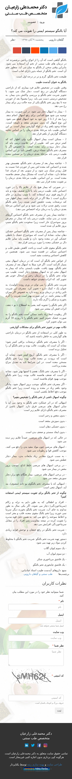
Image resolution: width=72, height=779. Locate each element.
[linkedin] (44, 50)
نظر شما (59, 645)
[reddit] (35, 50)
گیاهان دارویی (56, 39)
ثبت (59, 710)
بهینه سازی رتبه (35, 764)
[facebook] (62, 50)
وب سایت (58, 632)
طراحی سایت (54, 764)
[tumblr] (26, 50)
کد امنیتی (58, 675)
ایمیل (61, 614)
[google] (17, 50)
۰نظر (13, 39)
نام (62, 601)
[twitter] (53, 50)
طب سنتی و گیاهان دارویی (38, 574)
